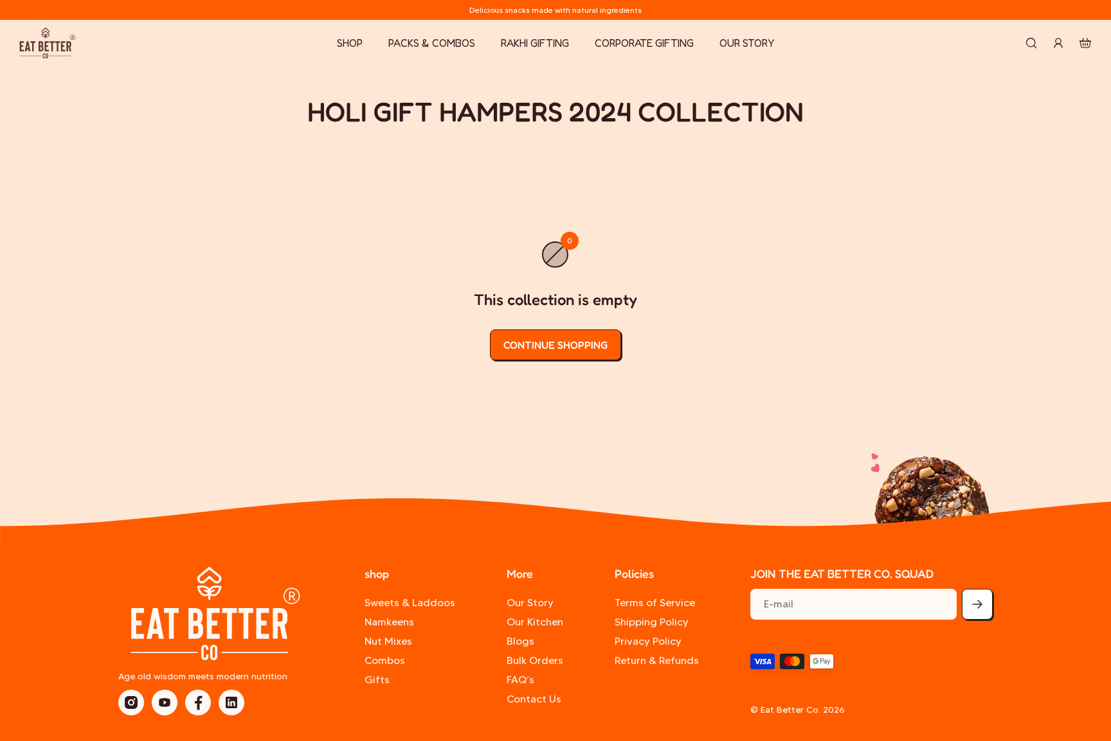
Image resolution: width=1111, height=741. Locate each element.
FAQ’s (520, 680)
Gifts (377, 680)
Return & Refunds (657, 660)
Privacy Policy (648, 641)
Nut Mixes (388, 641)
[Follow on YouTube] (164, 702)
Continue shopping (555, 344)
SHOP (350, 43)
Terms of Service (655, 603)
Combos (385, 660)
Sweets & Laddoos (410, 603)
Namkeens (389, 622)
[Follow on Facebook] (198, 702)
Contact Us (534, 699)
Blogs (520, 641)
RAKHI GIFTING (535, 43)
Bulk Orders (535, 660)
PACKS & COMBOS (431, 43)
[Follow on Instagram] (131, 702)
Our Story (530, 603)
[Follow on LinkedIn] (231, 702)
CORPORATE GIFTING (644, 43)
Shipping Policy (652, 622)
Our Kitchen (535, 622)
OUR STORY (746, 43)
